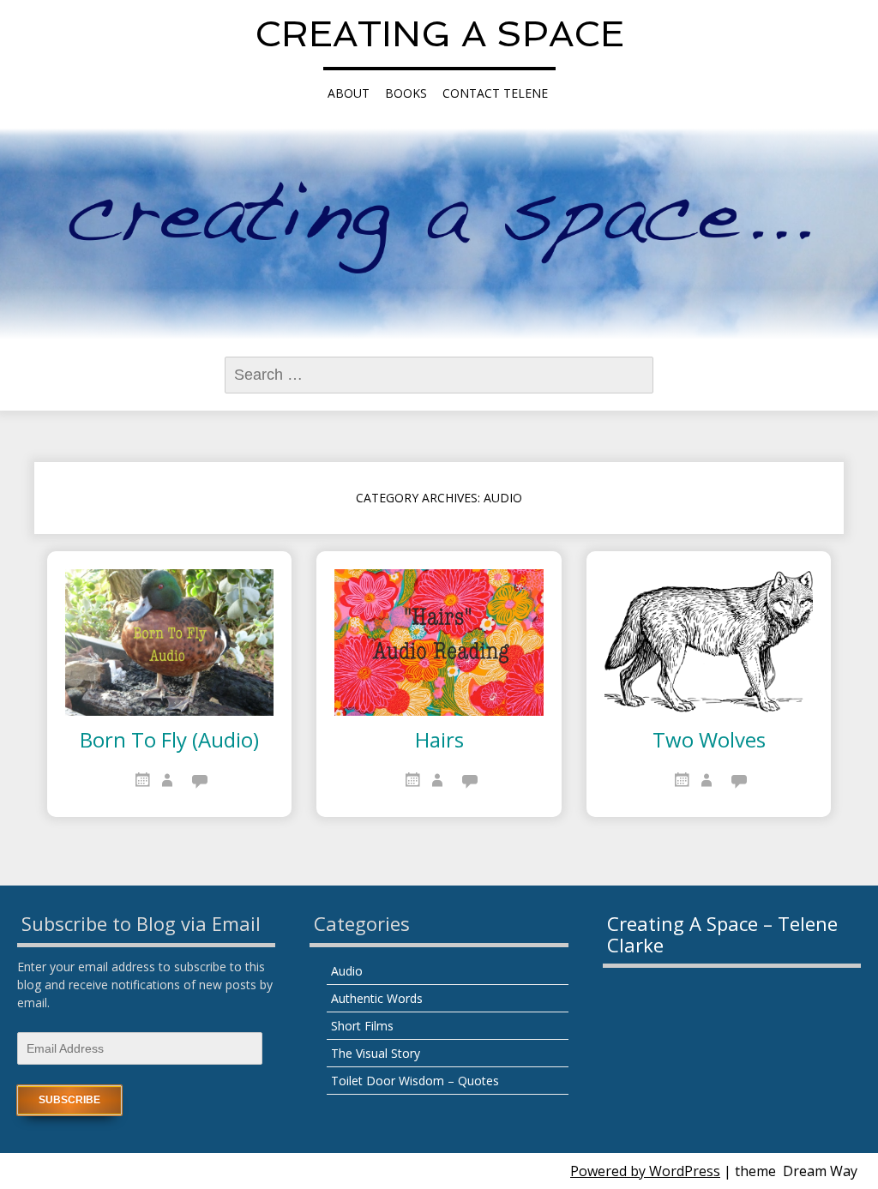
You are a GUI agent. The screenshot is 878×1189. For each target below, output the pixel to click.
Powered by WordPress (645, 1171)
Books (406, 93)
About (349, 93)
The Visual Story (375, 1053)
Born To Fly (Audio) (169, 741)
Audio (347, 971)
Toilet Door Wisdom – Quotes (415, 1080)
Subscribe (69, 1100)
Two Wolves (709, 741)
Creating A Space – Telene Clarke (722, 933)
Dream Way (820, 1171)
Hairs (439, 741)
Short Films (362, 1026)
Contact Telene (495, 93)
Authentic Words (377, 998)
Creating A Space (439, 34)
